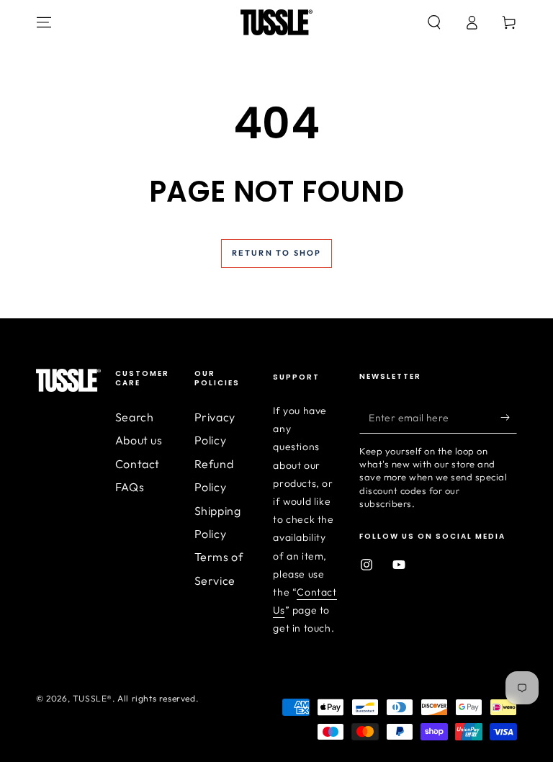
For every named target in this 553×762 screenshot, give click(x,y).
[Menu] (44, 22)
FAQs (129, 487)
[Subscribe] (508, 417)
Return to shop (277, 253)
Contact (137, 464)
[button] (434, 22)
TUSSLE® (92, 698)
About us (139, 440)
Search (134, 417)
